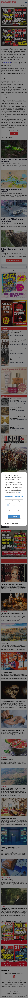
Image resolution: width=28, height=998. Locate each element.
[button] (14, 497)
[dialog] (14, 499)
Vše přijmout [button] (14, 516)
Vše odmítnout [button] (14, 520)
